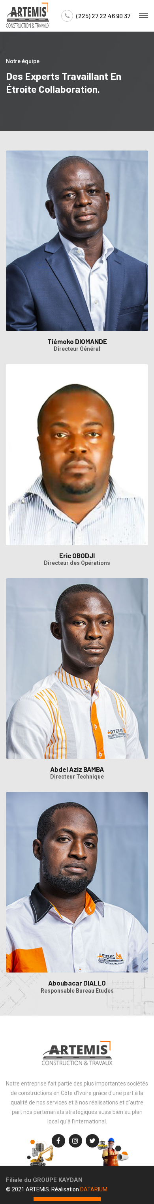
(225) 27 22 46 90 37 (103, 16)
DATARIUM (93, 1189)
